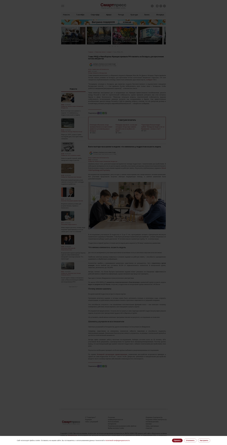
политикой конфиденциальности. (117, 440)
